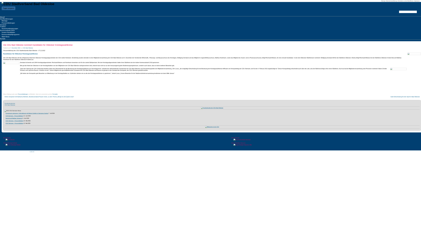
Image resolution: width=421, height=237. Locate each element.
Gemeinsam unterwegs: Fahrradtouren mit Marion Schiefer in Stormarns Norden (27, 113)
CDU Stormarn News (15, 110)
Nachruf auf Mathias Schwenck (14, 118)
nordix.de (32, 151)
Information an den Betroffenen (406, 1)
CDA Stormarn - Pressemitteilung (14, 116)
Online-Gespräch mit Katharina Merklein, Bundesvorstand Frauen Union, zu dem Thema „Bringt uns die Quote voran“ (39, 97)
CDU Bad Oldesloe (28, 48)
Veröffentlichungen (6, 19)
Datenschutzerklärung (391, 1)
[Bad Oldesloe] (96, 140)
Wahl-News (5, 37)
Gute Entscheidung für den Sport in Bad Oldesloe (405, 97)
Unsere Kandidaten (8, 32)
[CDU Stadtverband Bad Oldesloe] (28, 4)
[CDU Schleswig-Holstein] (96, 145)
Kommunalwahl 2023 (7, 30)
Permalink (55, 94)
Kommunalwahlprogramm (11, 34)
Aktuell (2, 17)
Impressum (417, 1)
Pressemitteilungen (8, 23)
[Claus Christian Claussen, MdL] (324, 145)
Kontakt (2, 39)
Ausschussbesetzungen (10, 28)
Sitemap (383, 1)
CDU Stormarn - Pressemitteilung (14, 120)
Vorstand (3, 25)
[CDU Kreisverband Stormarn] (324, 140)
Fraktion (3, 26)
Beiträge (4, 21)
